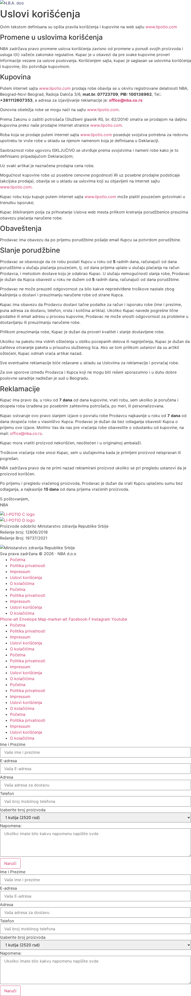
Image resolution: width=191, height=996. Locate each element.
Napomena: (10, 826)
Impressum (20, 571)
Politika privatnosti (27, 565)
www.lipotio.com (161, 26)
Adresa (6, 777)
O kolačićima (22, 583)
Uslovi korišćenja (26, 577)
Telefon (7, 793)
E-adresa (8, 761)
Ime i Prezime (12, 744)
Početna (17, 559)
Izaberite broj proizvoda (23, 810)
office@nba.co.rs (26, 433)
